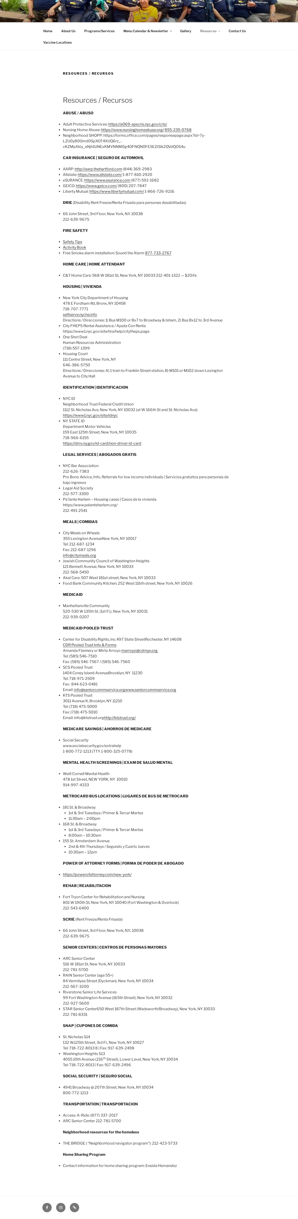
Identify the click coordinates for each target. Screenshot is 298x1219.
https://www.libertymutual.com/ (116, 191)
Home (47, 31)
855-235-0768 (178, 130)
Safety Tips (72, 242)
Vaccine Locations (57, 42)
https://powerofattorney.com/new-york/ (97, 874)
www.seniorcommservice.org (150, 690)
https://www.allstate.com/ (100, 174)
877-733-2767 (158, 253)
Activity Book (74, 247)
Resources (208, 31)
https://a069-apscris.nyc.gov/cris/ (137, 124)
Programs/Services (99, 31)
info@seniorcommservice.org (99, 690)
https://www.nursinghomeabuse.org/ (132, 130)
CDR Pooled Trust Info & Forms (89, 645)
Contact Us (237, 31)
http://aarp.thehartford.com (98, 169)
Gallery (185, 31)
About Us (68, 31)
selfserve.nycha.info (80, 314)
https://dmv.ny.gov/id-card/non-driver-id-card (102, 443)
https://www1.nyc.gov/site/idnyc (90, 415)
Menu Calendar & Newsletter (145, 31)
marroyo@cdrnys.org (139, 650)
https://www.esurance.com (107, 180)
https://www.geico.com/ (96, 186)
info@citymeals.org (79, 555)
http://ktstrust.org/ (120, 718)
